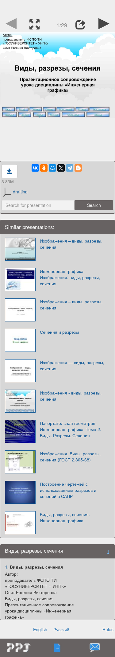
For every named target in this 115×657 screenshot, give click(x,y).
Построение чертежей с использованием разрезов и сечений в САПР (68, 490)
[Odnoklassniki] (44, 168)
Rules (107, 629)
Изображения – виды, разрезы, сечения (71, 244)
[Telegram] (69, 168)
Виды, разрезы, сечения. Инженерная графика (65, 517)
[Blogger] (78, 168)
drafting (20, 192)
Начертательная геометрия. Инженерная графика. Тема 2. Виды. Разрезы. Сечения (70, 429)
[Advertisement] (58, 7)
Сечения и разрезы (59, 332)
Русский (61, 629)
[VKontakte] (35, 168)
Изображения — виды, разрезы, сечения (72, 365)
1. (7, 567)
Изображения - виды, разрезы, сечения (71, 396)
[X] (61, 168)
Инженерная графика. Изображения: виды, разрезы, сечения (70, 277)
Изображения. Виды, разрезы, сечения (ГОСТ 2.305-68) (70, 456)
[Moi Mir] (52, 168)
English (40, 629)
